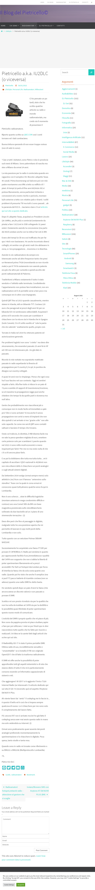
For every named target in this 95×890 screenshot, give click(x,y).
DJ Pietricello (74, 2)
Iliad (65, 287)
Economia (66, 113)
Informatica (67, 127)
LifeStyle (8, 31)
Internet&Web (68, 142)
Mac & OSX (66, 180)
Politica (65, 209)
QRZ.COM (28, 133)
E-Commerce (68, 147)
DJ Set (66, 103)
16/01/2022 (22, 85)
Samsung (69, 263)
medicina (66, 190)
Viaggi (65, 176)
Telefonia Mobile (69, 282)
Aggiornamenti (68, 89)
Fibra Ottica (68, 278)
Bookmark (31, 773)
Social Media (68, 152)
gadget (66, 205)
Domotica (66, 108)
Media (64, 185)
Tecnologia (66, 248)
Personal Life (18, 88)
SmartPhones (69, 253)
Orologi (66, 171)
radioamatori (16, 773)
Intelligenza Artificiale (71, 137)
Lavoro (65, 156)
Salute (65, 239)
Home (42, 2)
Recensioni (66, 229)
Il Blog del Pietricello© (24, 12)
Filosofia (65, 118)
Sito (63, 243)
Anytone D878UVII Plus (73, 219)
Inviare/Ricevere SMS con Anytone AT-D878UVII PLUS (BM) (38, 789)
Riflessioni (39, 88)
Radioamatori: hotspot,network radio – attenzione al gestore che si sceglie (13, 791)
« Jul (63, 328)
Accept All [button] (21, 885)
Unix (65, 132)
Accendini (67, 166)
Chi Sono (50, 2)
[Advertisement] (47, 49)
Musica (65, 195)
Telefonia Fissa (68, 273)
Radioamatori (61, 2)
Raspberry (67, 224)
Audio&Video (67, 93)
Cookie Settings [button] (9, 885)
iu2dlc (8, 773)
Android (67, 258)
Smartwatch (68, 268)
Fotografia (66, 122)
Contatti (85, 2)
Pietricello (9, 85)
